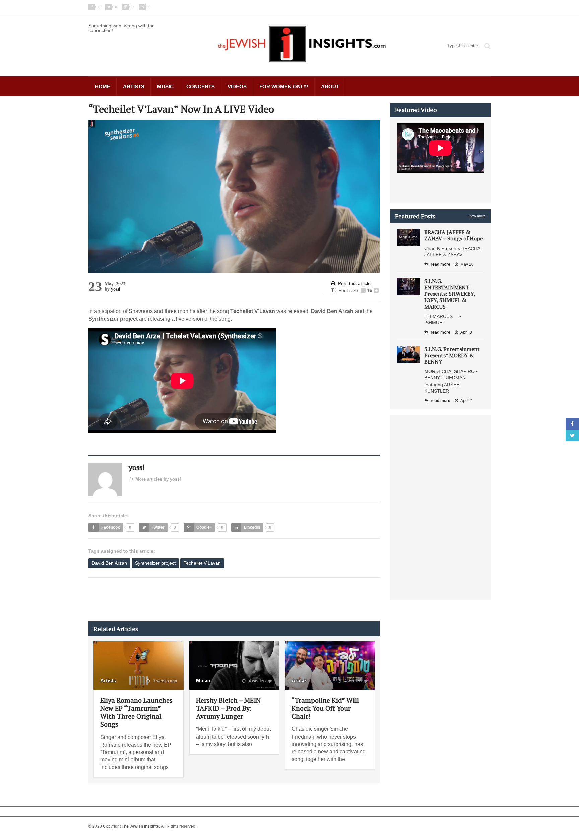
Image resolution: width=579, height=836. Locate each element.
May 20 (467, 264)
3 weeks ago (164, 681)
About (330, 86)
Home (102, 86)
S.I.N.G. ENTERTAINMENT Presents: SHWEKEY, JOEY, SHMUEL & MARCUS (449, 293)
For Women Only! (283, 86)
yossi (115, 289)
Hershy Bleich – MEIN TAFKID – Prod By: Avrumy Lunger (228, 708)
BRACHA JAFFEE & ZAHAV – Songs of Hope (453, 235)
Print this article (354, 283)
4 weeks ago (260, 681)
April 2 (466, 401)
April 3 (466, 332)
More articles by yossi (158, 479)
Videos (237, 86)
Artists (133, 86)
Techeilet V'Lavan (202, 563)
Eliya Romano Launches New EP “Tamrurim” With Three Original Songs (136, 712)
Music (165, 86)
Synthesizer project (155, 563)
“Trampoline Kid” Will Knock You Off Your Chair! (325, 708)
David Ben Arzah (109, 563)
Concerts (200, 86)
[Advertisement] (210, 599)
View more (477, 216)
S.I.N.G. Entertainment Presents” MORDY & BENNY (452, 355)
